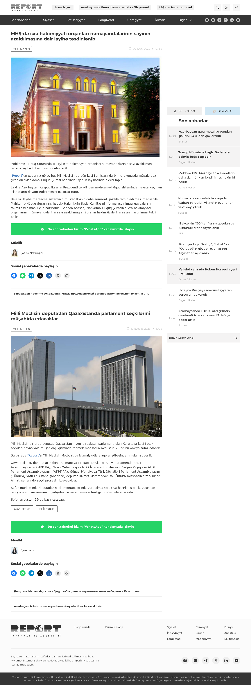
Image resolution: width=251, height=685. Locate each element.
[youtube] (238, 20)
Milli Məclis (21, 49)
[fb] (207, 20)
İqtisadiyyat (174, 633)
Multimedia (231, 639)
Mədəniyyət (203, 639)
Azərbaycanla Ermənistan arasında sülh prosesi (115, 7)
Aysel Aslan (28, 550)
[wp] (23, 276)
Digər (183, 20)
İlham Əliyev (62, 7)
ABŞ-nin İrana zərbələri (175, 7)
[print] (58, 276)
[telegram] (219, 20)
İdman (200, 633)
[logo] (26, 7)
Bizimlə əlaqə (114, 627)
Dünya (228, 627)
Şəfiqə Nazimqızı (32, 253)
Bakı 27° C (225, 111)
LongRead (174, 639)
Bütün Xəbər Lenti (181, 337)
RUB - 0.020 (187, 111)
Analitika (230, 633)
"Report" (17, 175)
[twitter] (226, 20)
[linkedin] (232, 20)
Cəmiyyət (202, 627)
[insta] (213, 20)
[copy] (67, 276)
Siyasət (171, 627)
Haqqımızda (82, 627)
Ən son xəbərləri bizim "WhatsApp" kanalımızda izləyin (91, 229)
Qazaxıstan (22, 508)
